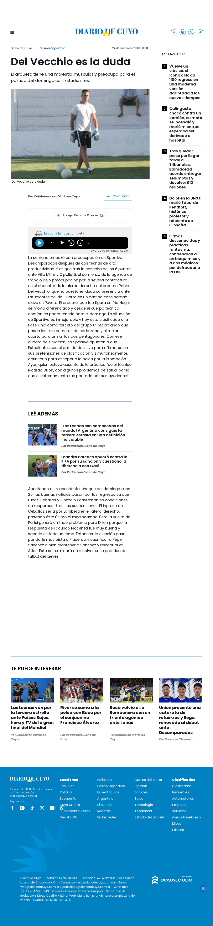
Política (66, 792)
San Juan (67, 786)
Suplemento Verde (75, 811)
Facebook (12, 808)
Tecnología (144, 804)
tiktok (32, 808)
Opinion (141, 786)
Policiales (104, 779)
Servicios (179, 811)
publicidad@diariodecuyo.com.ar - (88, 887)
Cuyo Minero (70, 804)
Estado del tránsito (150, 817)
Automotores (183, 798)
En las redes (107, 817)
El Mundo (104, 804)
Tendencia (143, 811)
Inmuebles (180, 792)
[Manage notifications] (203, 888)
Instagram (22, 808)
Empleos (179, 804)
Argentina (105, 798)
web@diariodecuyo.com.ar (95, 882)
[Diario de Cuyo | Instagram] (182, 32)
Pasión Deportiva (53, 48)
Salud (139, 798)
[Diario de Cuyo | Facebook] (174, 32)
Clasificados (182, 786)
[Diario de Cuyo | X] (191, 32)
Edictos (178, 829)
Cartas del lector (148, 779)
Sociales (141, 792)
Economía (68, 798)
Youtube (52, 808)
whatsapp (62, 808)
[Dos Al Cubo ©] (172, 883)
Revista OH (68, 817)
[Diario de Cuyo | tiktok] (200, 32)
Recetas (104, 811)
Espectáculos (108, 792)
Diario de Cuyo (21, 48)
